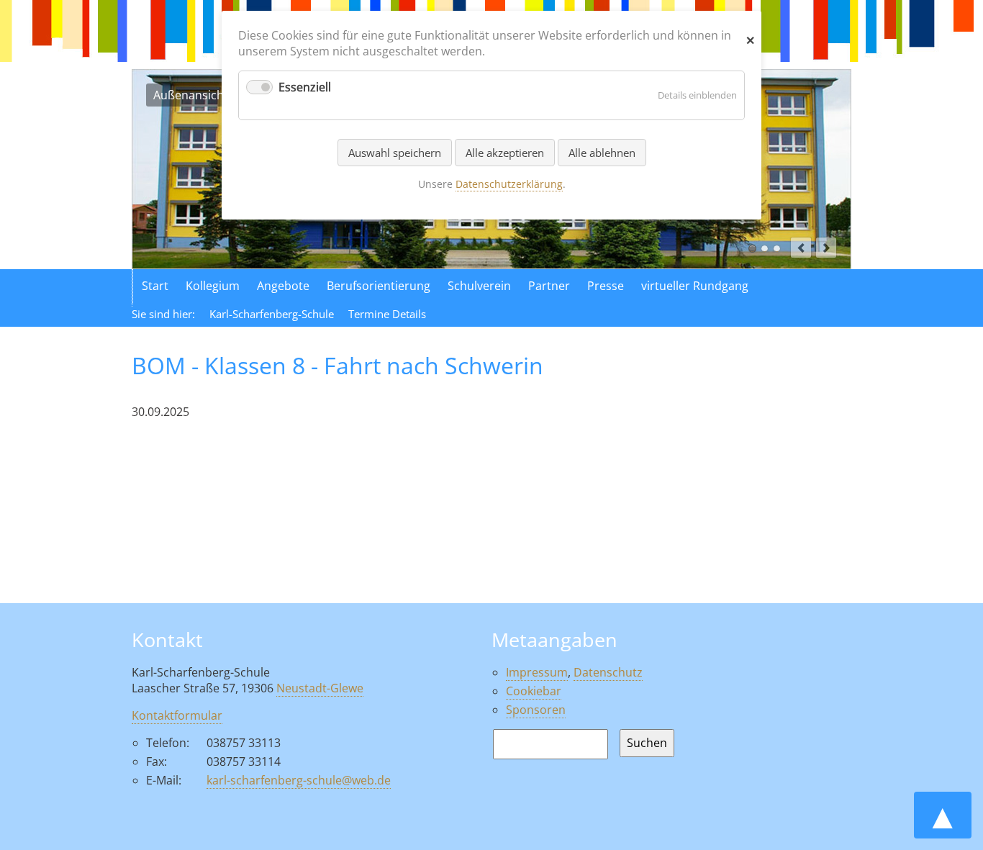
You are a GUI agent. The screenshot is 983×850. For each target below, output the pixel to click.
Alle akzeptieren (505, 152)
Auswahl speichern (394, 152)
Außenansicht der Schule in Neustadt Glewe (752, 248)
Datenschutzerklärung (509, 184)
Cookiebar (533, 691)
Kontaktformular (177, 715)
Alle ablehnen (601, 152)
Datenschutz (608, 672)
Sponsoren (536, 710)
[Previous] (801, 247)
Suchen (647, 743)
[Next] (826, 247)
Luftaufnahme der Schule (764, 248)
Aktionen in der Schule (777, 248)
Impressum (537, 672)
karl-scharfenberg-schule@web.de (299, 780)
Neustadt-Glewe (319, 688)
